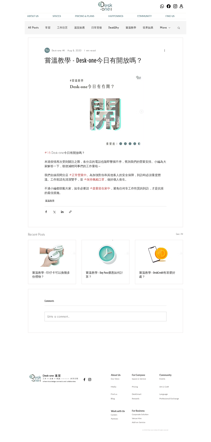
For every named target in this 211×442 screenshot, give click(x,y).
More (163, 27)
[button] (37, 16)
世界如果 (148, 27)
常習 (47, 27)
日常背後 (96, 27)
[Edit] (162, 6)
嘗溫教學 (131, 27)
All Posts (33, 27)
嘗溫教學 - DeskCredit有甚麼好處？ (157, 274)
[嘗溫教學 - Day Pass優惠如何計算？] (105, 253)
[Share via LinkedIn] (62, 211)
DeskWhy (113, 27)
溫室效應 (79, 27)
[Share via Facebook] (46, 211)
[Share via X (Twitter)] (54, 211)
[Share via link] (70, 211)
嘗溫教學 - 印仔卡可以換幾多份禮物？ (51, 274)
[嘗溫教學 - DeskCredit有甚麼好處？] (159, 253)
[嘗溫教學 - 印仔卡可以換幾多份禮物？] (52, 253)
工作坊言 (62, 27)
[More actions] (164, 50)
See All (179, 233)
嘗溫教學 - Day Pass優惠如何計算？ (104, 274)
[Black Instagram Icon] (90, 379)
